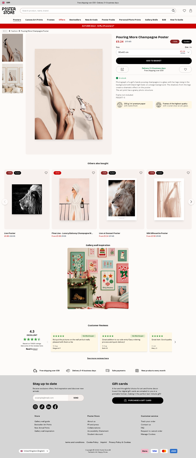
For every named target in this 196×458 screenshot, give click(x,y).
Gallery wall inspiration (44, 431)
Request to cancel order (151, 431)
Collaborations (93, 428)
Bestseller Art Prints (43, 424)
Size (118, 47)
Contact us (146, 424)
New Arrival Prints (42, 428)
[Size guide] (122, 69)
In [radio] (191, 47)
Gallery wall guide (42, 421)
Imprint (104, 442)
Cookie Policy (92, 442)
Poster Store (104, 450)
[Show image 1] (12, 48)
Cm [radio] (186, 47)
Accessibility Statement (98, 431)
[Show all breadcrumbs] (5, 31)
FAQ (142, 428)
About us (91, 421)
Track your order (148, 421)
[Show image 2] (12, 78)
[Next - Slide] (191, 202)
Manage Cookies (148, 434)
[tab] (184, 10)
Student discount (95, 434)
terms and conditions (74, 442)
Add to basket (153, 61)
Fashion (14, 31)
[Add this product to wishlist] (185, 69)
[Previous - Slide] (5, 202)
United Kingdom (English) (34, 451)
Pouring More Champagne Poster (35, 31)
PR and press (93, 424)
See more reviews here (98, 358)
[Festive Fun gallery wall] (98, 278)
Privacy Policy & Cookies (120, 442)
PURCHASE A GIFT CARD (139, 400)
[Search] (173, 10)
